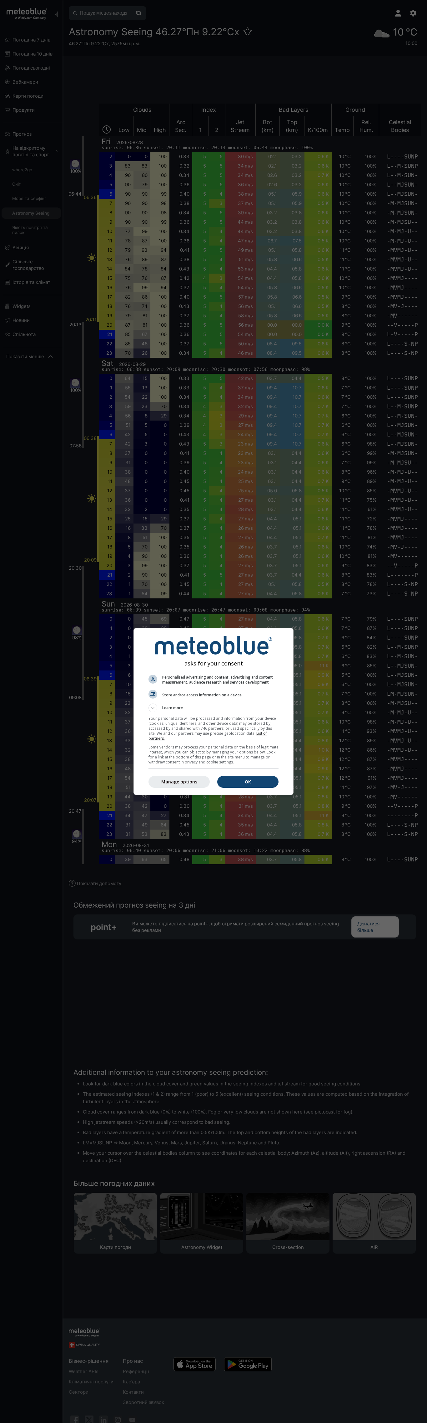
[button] (213, 708)
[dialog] (213, 711)
